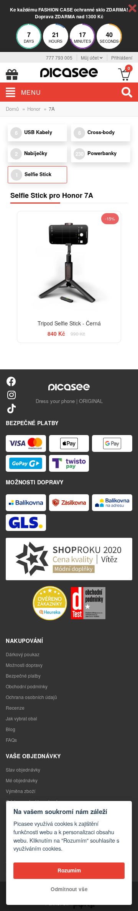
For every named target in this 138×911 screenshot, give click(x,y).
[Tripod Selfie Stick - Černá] (69, 262)
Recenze (15, 707)
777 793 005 (59, 57)
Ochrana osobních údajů (31, 697)
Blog (10, 729)
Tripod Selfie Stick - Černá (69, 323)
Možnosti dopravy (24, 665)
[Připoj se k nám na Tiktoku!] (11, 408)
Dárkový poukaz (22, 654)
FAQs (11, 739)
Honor (33, 108)
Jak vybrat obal (21, 718)
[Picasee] (69, 71)
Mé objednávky (22, 780)
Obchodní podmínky (27, 686)
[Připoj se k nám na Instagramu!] (11, 394)
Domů (12, 108)
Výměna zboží (20, 791)
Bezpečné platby (23, 675)
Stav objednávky (23, 769)
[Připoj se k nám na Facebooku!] (11, 381)
